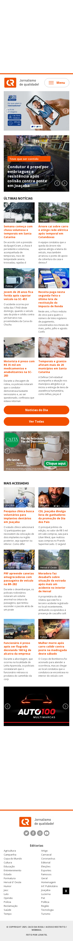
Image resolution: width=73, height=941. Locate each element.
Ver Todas (36, 421)
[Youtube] (46, 833)
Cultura (8, 862)
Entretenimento (12, 870)
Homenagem (48, 882)
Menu (61, 83)
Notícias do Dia (36, 410)
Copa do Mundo (13, 858)
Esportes (46, 870)
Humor (7, 886)
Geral (44, 878)
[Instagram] (40, 833)
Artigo (44, 850)
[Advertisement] (36, 36)
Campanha (10, 854)
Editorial (45, 862)
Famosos (46, 874)
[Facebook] (33, 833)
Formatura (10, 878)
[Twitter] (26, 833)
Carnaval (46, 854)
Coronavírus (48, 858)
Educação (9, 866)
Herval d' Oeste (12, 882)
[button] (65, 111)
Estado (8, 874)
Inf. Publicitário (49, 886)
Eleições (46, 866)
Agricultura (10, 850)
